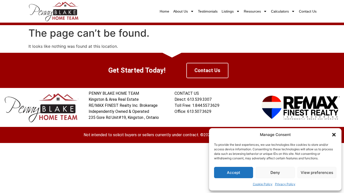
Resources (252, 11)
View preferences (317, 172)
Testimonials (208, 11)
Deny (275, 172)
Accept (233, 172)
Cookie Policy (262, 184)
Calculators (280, 11)
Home (164, 11)
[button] (333, 134)
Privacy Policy (285, 184)
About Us (180, 11)
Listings (228, 11)
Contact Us (308, 11)
